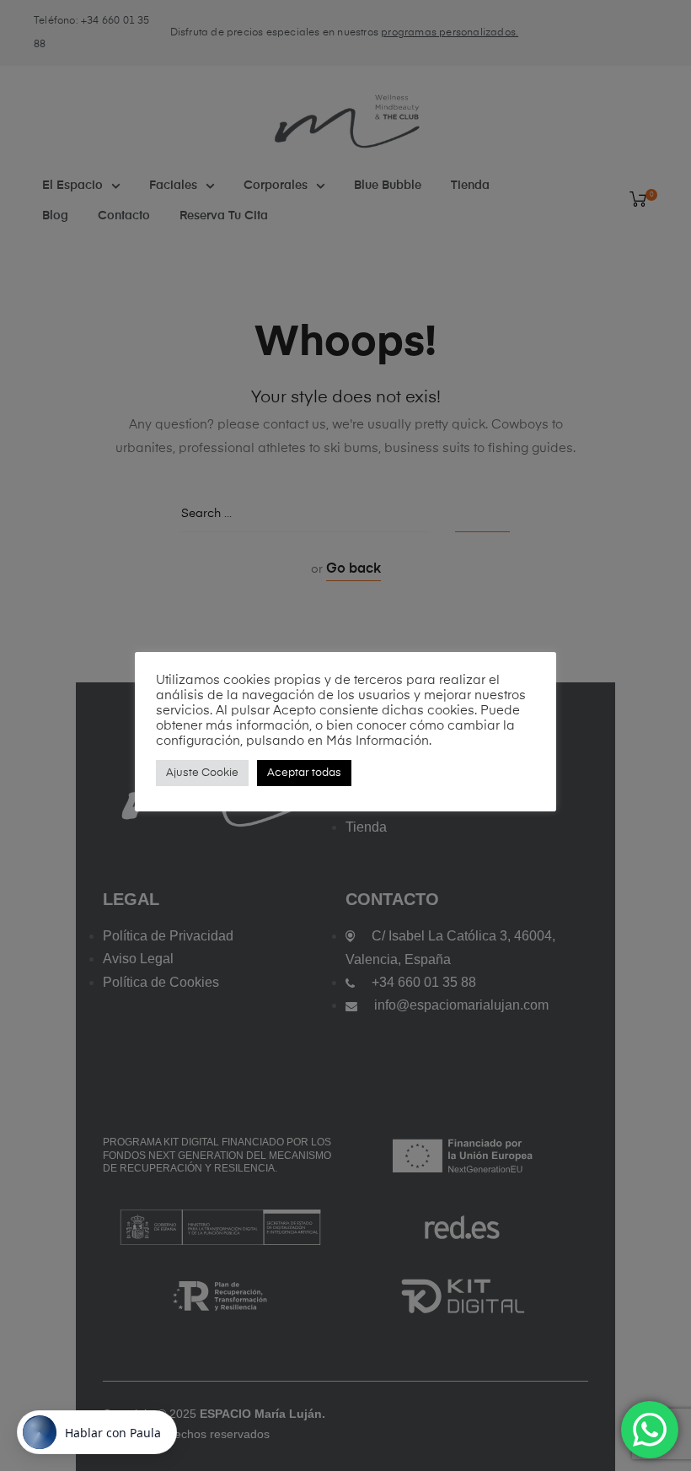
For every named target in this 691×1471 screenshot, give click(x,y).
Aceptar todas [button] (304, 773)
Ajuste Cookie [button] (202, 773)
